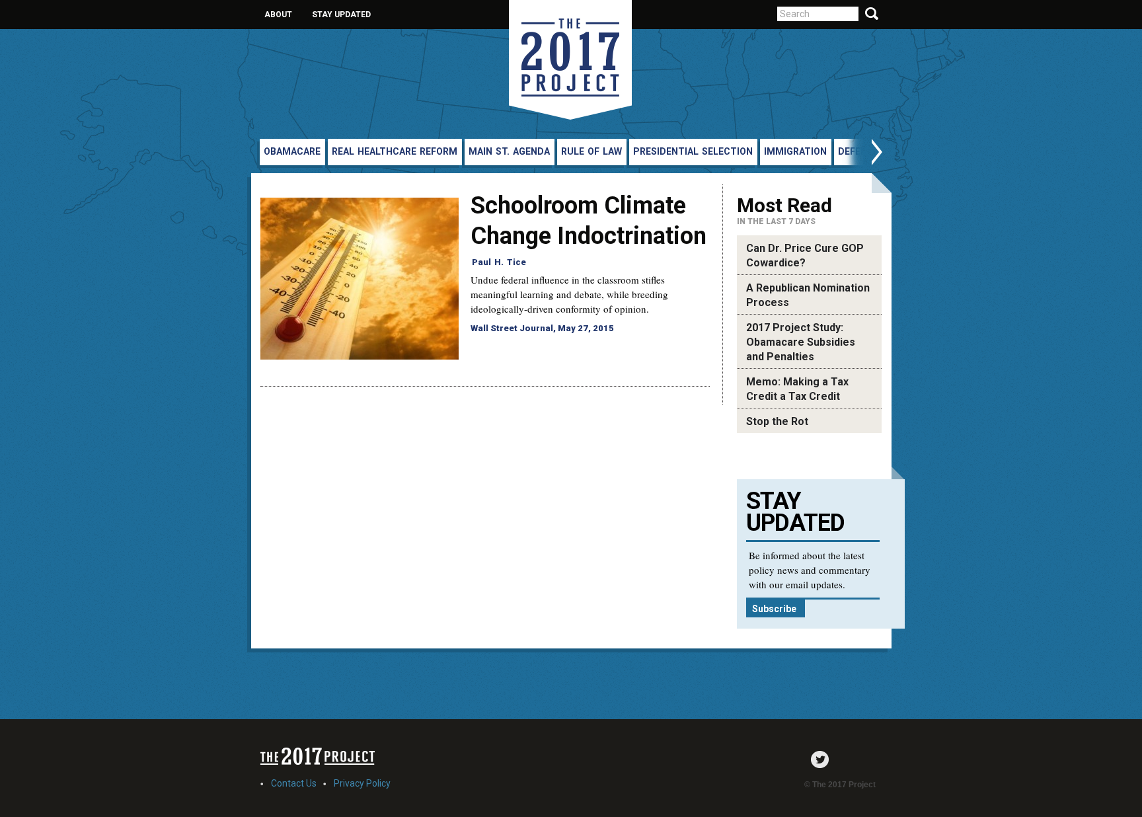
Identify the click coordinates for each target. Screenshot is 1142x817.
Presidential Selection (693, 151)
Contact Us (294, 783)
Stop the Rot (777, 421)
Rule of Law (591, 151)
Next (863, 154)
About (278, 14)
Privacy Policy (362, 783)
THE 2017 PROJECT (570, 60)
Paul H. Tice (499, 262)
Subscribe (774, 608)
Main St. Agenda (509, 151)
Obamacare (292, 151)
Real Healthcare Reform (394, 151)
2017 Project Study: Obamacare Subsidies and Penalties (800, 342)
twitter (823, 759)
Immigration (795, 151)
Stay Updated (341, 14)
